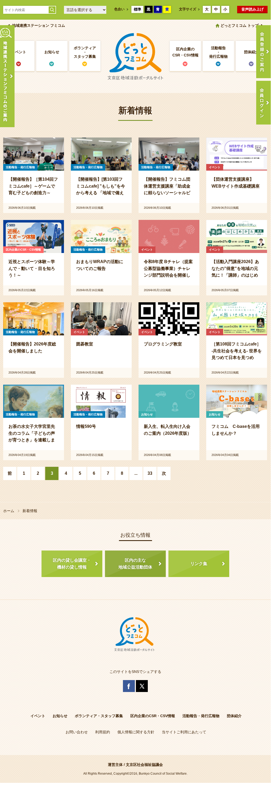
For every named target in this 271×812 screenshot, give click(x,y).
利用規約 (102, 732)
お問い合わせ (77, 732)
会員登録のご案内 (263, 51)
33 (150, 473)
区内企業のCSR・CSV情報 (185, 52)
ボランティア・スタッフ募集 (85, 52)
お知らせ (51, 52)
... (135, 473)
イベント (18, 52)
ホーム (8, 511)
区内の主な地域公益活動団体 (135, 563)
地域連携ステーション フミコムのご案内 (7, 76)
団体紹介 (251, 52)
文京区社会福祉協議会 (144, 764)
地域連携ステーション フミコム (38, 25)
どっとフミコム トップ (240, 25)
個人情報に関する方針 (135, 732)
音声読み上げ (252, 9)
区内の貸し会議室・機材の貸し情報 (72, 563)
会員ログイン (263, 103)
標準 (137, 9)
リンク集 (198, 563)
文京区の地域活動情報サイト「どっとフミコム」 (135, 57)
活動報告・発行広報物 (218, 52)
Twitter (142, 686)
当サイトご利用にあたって (184, 732)
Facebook (129, 686)
